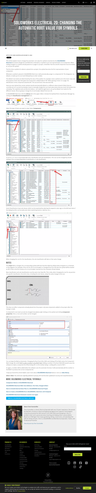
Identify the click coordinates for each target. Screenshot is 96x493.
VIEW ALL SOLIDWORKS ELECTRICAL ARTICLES (21, 398)
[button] (85, 3)
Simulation (36, 455)
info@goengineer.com (54, 450)
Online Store (22, 466)
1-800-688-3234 (56, 446)
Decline (78, 488)
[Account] (91, 2)
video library (65, 372)
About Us (22, 445)
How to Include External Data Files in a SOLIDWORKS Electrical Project (27, 388)
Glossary (21, 463)
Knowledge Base (23, 464)
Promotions (7, 454)
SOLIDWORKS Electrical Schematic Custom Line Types (22, 394)
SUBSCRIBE (84, 48)
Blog (21, 450)
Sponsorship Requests (54, 464)
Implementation (38, 452)
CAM (6, 452)
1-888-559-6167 (56, 455)
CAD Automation (38, 446)
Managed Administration (40, 454)
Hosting (36, 450)
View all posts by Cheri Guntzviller (33, 423)
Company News (23, 457)
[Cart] (94, 2)
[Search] (79, 2)
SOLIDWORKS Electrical (44, 372)
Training (21, 468)
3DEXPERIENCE (8, 446)
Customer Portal (23, 459)
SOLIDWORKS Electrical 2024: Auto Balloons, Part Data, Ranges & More (27, 386)
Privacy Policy (21, 491)
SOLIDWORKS (8, 445)
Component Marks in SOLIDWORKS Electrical (19, 383)
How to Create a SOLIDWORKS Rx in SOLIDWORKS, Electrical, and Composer (28, 391)
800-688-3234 (73, 48)
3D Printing (36, 445)
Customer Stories (23, 461)
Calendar (22, 452)
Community (22, 455)
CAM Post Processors (39, 448)
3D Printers (7, 448)
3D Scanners (7, 450)
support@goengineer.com (55, 459)
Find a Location (53, 463)
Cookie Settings (69, 488)
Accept (87, 488)
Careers (21, 454)
